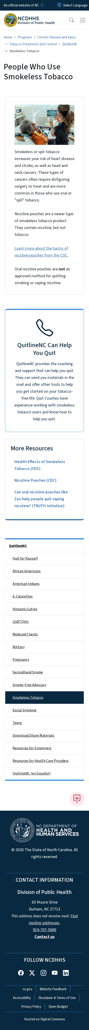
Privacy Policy (31, 1006)
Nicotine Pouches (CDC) (35, 480)
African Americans (27, 571)
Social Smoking (25, 710)
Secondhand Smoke (28, 672)
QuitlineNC (70, 44)
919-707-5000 (44, 930)
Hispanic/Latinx (25, 609)
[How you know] (42, 5)
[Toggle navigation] (82, 20)
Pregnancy (21, 659)
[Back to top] (76, 799)
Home (8, 37)
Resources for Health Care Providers (41, 760)
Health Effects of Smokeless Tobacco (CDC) (39, 465)
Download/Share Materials (33, 735)
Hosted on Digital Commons (44, 1019)
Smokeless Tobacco (28, 697)
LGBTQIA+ (21, 621)
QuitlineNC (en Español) (31, 773)
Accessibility (22, 997)
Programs (25, 37)
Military (19, 646)
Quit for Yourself (25, 558)
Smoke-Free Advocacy (29, 684)
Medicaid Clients (25, 634)
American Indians (26, 583)
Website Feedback (53, 989)
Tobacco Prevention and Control (33, 44)
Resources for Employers (32, 748)
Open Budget (58, 1006)
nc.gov (27, 989)
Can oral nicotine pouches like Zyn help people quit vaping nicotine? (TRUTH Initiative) (41, 499)
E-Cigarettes (23, 596)
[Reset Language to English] (59, 5)
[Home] (29, 15)
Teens (17, 722)
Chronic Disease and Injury (56, 37)
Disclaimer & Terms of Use (57, 997)
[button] (68, 20)
